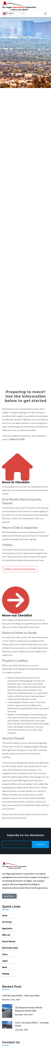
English (10, 13)
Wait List (6, 935)
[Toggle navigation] (45, 13)
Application (7, 928)
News (4, 967)
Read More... (9, 896)
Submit (40, 844)
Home (4, 915)
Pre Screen (7, 922)
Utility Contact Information (20, 569)
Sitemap (5, 973)
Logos (5, 960)
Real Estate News (10, 948)
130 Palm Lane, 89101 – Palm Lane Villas (21, 995)
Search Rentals (9, 941)
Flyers (5, 954)
